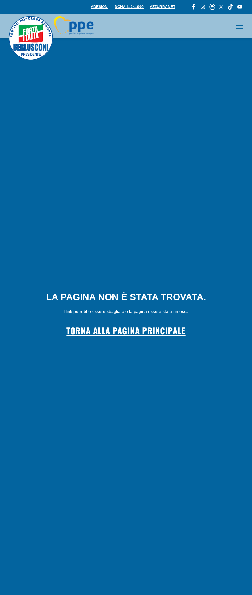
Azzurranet (162, 7)
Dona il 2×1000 (129, 7)
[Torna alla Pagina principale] (51, 38)
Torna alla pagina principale (125, 330)
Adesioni (99, 7)
